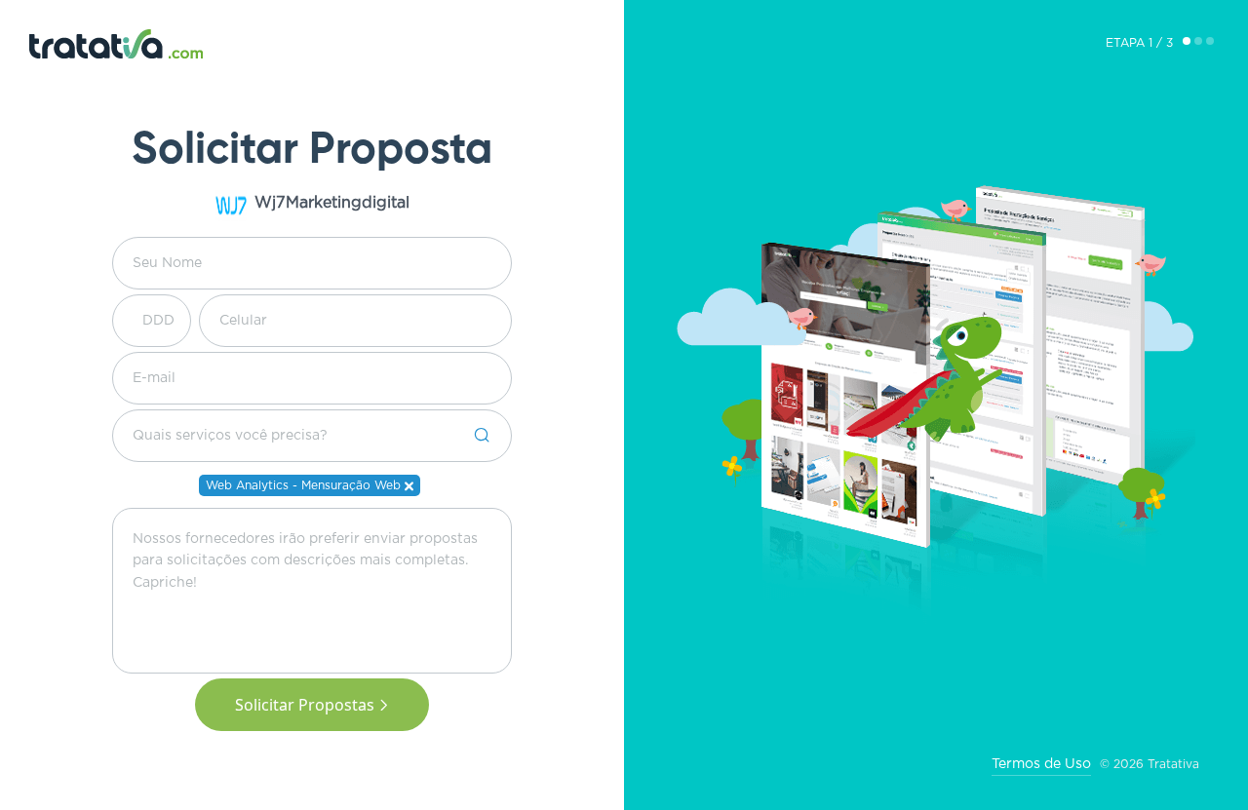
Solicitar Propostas (304, 704)
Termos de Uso (1041, 764)
